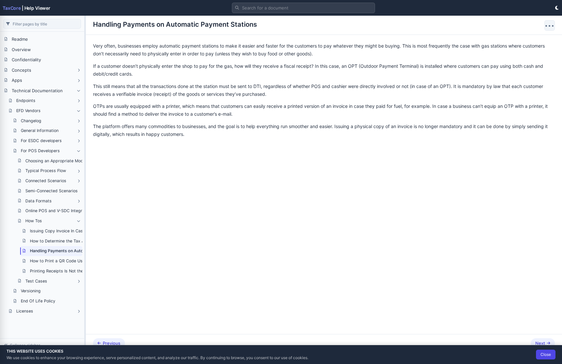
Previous (111, 343)
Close (546, 354)
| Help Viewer (26, 8)
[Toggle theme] (557, 8)
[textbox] (303, 8)
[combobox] (303, 8)
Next (540, 343)
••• (550, 25)
